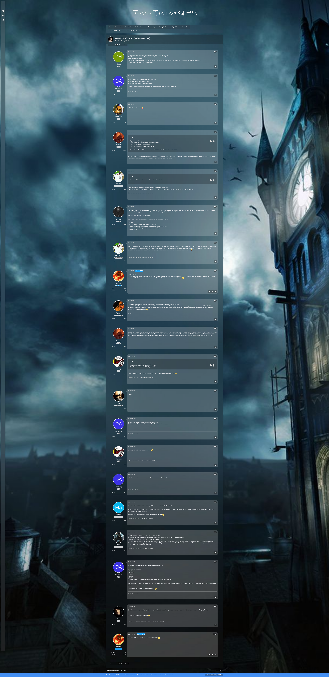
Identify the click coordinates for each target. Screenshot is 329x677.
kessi (143, 548)
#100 (215, 634)
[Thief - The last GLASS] (164, 13)
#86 (215, 206)
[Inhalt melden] (215, 66)
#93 (215, 418)
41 (124, 45)
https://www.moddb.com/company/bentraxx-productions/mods (145, 621)
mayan (143, 518)
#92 (215, 390)
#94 (215, 446)
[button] (3, 11)
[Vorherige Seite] (109, 45)
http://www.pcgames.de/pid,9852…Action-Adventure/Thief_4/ (186, 610)
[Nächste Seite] (126, 45)
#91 (215, 356)
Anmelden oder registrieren (3, 15)
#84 (215, 132)
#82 (215, 76)
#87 (215, 243)
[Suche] (3, 20)
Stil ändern (219, 671)
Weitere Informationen (211, 674)
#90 (215, 328)
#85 (215, 171)
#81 (215, 51)
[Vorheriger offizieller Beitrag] (212, 291)
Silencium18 (144, 193)
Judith (118, 41)
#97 (215, 532)
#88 (215, 270)
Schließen (220, 674)
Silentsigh (143, 377)
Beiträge (113, 94)
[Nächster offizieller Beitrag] (215, 291)
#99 (215, 606)
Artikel (112, 288)
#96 (215, 502)
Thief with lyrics (132, 91)
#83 (215, 104)
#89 (215, 300)
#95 (215, 474)
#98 (215, 562)
